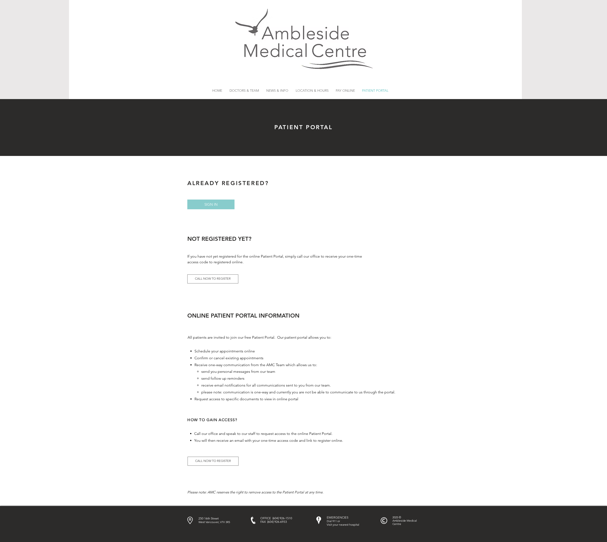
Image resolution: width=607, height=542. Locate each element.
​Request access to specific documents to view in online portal (246, 399)
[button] (277, 91)
